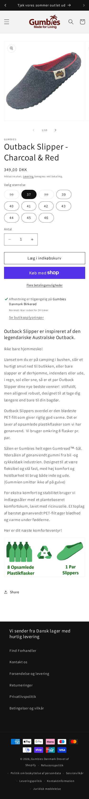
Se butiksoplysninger (26, 317)
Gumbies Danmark (43, 759)
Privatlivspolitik (22, 696)
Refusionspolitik (52, 765)
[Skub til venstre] (33, 130)
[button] (6, 21)
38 (49, 195)
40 (11, 206)
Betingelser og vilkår (26, 708)
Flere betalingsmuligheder (45, 285)
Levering (28, 176)
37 (29, 194)
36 (14, 195)
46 (46, 217)
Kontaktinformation (61, 781)
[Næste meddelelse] (84, 5)
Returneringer (21, 685)
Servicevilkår (75, 773)
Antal (8, 229)
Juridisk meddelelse (47, 788)
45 (29, 217)
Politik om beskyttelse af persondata (36, 773)
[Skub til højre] (55, 130)
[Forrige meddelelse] (5, 5)
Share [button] (14, 592)
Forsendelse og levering (29, 673)
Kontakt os (18, 661)
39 (64, 194)
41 (29, 206)
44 (11, 217)
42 (46, 206)
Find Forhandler (22, 650)
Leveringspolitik (30, 781)
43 (63, 206)
